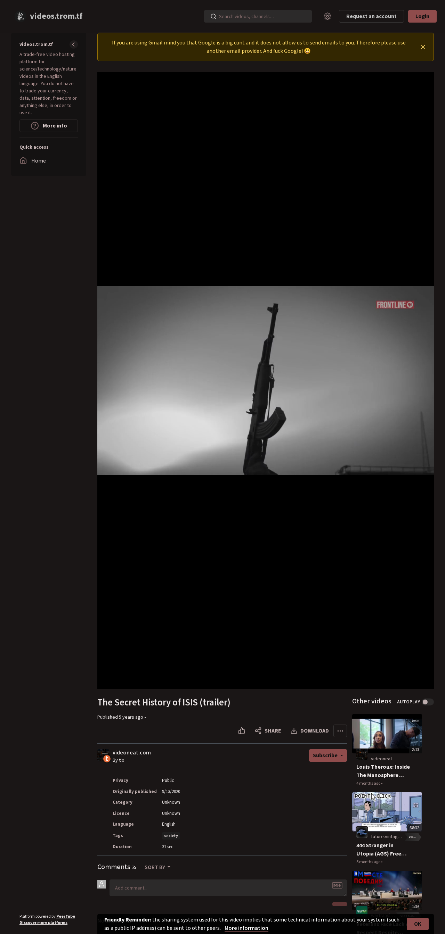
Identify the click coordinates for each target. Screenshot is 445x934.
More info (54, 126)
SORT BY (155, 867)
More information (246, 928)
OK (417, 924)
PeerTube (65, 916)
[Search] (213, 16)
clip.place (415, 837)
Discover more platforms (43, 923)
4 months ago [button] (368, 783)
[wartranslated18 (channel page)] (361, 911)
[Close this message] (423, 46)
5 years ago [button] (131, 717)
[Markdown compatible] (337, 885)
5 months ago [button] (368, 862)
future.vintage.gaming (394, 836)
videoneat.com (132, 753)
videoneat (381, 758)
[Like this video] (242, 730)
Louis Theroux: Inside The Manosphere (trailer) (383, 771)
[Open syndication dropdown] (134, 867)
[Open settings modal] (327, 16)
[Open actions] (340, 731)
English (169, 824)
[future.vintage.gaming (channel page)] (361, 832)
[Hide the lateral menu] (74, 44)
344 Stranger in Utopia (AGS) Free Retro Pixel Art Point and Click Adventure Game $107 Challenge (383, 850)
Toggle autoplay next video (428, 702)
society (171, 836)
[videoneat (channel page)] (361, 754)
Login (422, 16)
